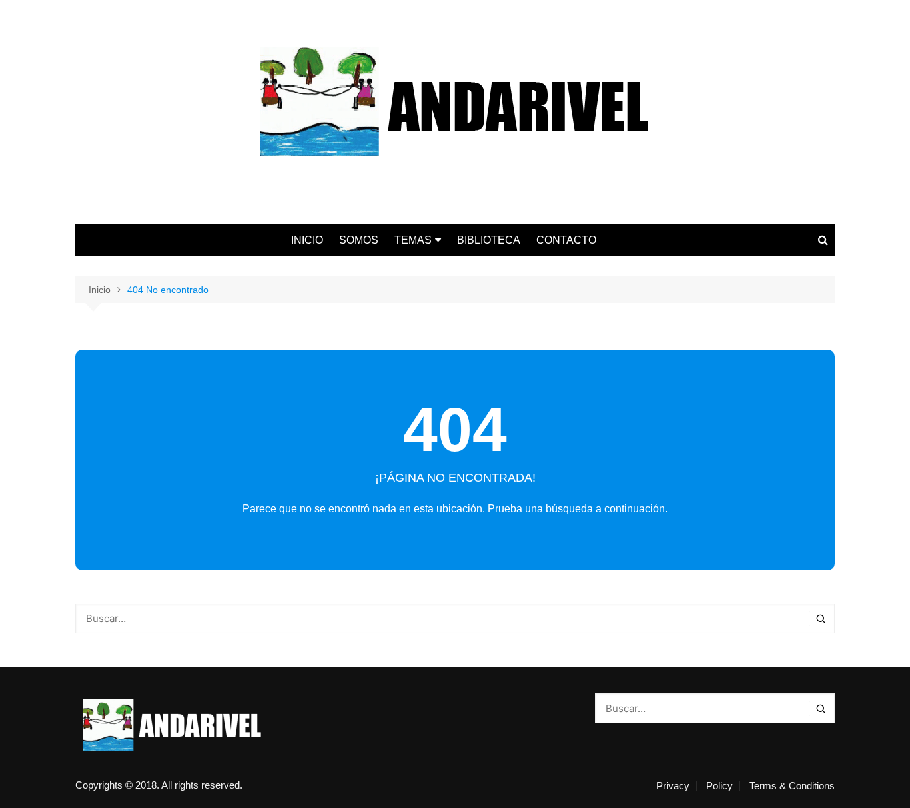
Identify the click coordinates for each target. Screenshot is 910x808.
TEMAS (413, 240)
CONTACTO (566, 240)
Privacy (672, 786)
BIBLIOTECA (488, 240)
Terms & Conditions (792, 786)
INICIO (307, 240)
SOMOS (358, 240)
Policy (719, 786)
